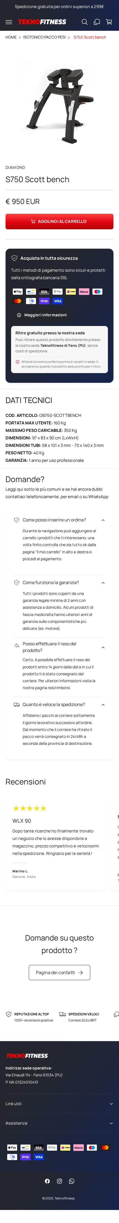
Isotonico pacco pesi (44, 37)
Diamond (15, 167)
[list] (59, 842)
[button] (9, 22)
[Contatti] (97, 22)
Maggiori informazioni (45, 314)
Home (11, 37)
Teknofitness (64, 1198)
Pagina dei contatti (55, 972)
